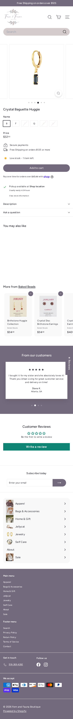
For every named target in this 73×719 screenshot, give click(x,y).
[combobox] (36, 32)
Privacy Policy (10, 632)
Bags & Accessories (12, 587)
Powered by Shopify (14, 711)
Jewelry (7, 600)
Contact (7, 646)
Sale (5, 614)
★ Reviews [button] (69, 363)
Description (10, 204)
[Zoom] (58, 93)
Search (6, 628)
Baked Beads (26, 286)
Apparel (7, 582)
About (6, 609)
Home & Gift (9, 591)
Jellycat (7, 596)
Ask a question (11, 212)
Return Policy (9, 637)
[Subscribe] (59, 483)
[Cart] (58, 17)
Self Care (7, 605)
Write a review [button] (36, 447)
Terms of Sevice (11, 642)
